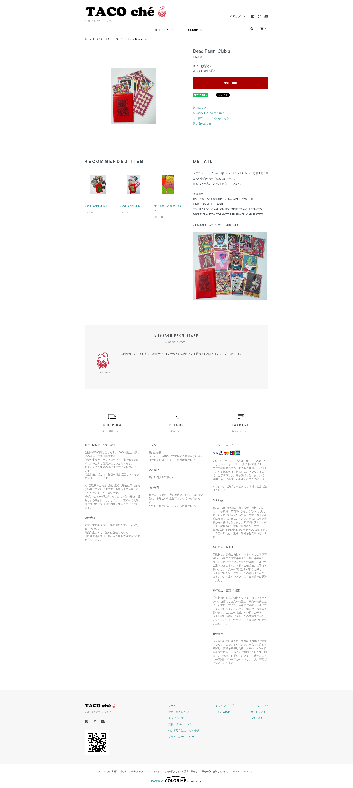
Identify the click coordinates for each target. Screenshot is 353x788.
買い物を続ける (202, 123)
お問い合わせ (258, 718)
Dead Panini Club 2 (96, 206)
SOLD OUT (231, 83)
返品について (200, 107)
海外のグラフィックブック (109, 38)
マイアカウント (236, 16)
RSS (218, 711)
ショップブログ (225, 705)
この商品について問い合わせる (211, 118)
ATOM (226, 711)
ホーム (88, 38)
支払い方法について (180, 724)
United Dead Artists (137, 38)
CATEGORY (161, 30)
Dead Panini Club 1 (131, 206)
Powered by (157, 780)
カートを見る (258, 711)
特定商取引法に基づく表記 (208, 113)
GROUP (193, 30)
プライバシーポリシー (181, 736)
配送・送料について (180, 711)
